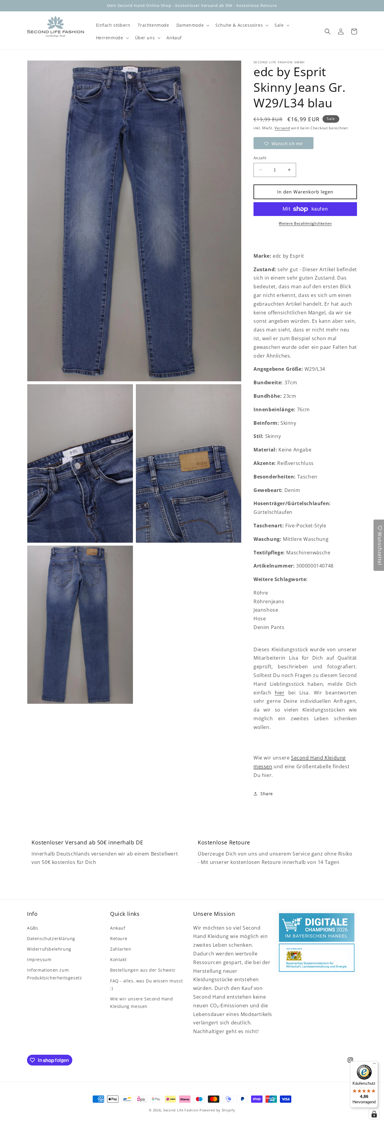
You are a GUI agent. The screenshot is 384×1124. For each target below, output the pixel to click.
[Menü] (374, 1065)
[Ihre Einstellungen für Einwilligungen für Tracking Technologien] (374, 1114)
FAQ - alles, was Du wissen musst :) (146, 984)
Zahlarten (120, 949)
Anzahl (260, 157)
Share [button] (266, 793)
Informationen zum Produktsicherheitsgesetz (54, 973)
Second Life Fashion (180, 1110)
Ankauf (117, 928)
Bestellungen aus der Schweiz (143, 970)
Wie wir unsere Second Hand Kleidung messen (141, 1002)
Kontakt (118, 959)
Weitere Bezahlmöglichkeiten (305, 223)
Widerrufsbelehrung (49, 949)
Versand (282, 127)
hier (279, 692)
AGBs (32, 928)
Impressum (39, 959)
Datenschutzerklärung (51, 938)
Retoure (118, 938)
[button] (192, 25)
